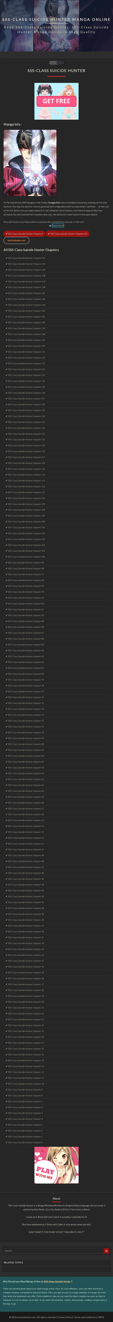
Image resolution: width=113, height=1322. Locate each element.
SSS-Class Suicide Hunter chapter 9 (25, 1089)
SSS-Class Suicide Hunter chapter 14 (26, 1060)
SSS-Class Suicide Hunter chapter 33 (26, 949)
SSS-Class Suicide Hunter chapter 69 (26, 738)
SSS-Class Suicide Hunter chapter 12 (26, 1072)
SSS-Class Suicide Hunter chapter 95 (26, 585)
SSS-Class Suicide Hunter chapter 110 (26, 498)
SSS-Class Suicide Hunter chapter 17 (26, 1042)
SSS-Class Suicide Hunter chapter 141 (26, 316)
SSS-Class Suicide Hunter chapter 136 (26, 345)
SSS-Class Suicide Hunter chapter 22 (26, 1013)
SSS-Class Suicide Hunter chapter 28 (26, 978)
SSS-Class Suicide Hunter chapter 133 (26, 363)
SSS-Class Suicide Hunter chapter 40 (26, 908)
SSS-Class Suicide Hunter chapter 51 (26, 843)
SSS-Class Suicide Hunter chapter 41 (26, 902)
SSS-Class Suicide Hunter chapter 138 (26, 334)
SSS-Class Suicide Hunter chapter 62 (26, 779)
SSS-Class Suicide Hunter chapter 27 (26, 984)
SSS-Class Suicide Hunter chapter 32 (26, 955)
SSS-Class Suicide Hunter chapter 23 (26, 1007)
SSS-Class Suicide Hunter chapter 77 (26, 691)
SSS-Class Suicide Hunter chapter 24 (26, 1001)
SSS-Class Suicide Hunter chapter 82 (26, 662)
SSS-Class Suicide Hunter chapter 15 (26, 1054)
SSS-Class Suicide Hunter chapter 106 (26, 521)
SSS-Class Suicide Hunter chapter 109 (26, 504)
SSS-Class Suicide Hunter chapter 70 (26, 732)
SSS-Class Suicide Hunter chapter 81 (26, 667)
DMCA (101, 1317)
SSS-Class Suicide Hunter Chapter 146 (26, 287)
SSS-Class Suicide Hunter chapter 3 (25, 1124)
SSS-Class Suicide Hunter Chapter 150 (26, 263)
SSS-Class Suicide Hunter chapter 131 (26, 375)
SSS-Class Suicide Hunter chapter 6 (25, 1107)
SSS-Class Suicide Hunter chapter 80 (26, 673)
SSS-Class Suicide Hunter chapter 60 (26, 790)
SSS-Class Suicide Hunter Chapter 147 (26, 281)
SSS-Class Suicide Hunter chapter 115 (26, 468)
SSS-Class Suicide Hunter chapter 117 (26, 457)
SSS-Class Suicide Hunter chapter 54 (26, 826)
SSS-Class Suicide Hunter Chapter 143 (26, 304)
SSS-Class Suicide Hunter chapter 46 (26, 872)
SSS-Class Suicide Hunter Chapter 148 (26, 275)
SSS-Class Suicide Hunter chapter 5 (25, 1113)
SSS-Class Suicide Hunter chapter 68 (26, 744)
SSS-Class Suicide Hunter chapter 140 (26, 322)
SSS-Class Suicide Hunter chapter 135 (26, 351)
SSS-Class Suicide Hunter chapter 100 (26, 556)
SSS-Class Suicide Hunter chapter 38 (26, 919)
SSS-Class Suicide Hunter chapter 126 (26, 404)
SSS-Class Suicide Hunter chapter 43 (26, 890)
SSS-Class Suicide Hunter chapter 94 (26, 591)
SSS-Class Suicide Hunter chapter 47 (26, 867)
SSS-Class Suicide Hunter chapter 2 (25, 1130)
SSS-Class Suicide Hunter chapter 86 (26, 638)
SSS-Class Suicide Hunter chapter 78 (26, 685)
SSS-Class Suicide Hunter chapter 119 (26, 445)
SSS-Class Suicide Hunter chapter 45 (26, 878)
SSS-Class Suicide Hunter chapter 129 (26, 386)
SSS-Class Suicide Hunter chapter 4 (25, 1118)
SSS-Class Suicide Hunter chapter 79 (26, 679)
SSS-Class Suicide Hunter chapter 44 (26, 884)
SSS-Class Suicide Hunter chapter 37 (26, 925)
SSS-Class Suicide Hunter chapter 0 (25, 233)
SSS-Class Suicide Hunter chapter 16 (26, 1048)
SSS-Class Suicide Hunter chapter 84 (26, 650)
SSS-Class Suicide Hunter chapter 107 (26, 515)
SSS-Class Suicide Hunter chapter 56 (26, 814)
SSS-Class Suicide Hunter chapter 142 (26, 310)
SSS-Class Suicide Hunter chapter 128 (26, 392)
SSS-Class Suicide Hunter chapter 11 (26, 1077)
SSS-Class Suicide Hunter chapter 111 (26, 492)
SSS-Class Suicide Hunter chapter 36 (26, 931)
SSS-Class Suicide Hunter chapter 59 (26, 796)
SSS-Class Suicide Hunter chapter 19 (26, 1031)
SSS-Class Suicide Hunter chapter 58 (26, 802)
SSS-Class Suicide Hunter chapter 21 (26, 1019)
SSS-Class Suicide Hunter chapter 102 (26, 545)
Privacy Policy (65, 1317)
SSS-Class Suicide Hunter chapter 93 (26, 597)
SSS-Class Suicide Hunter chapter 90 (26, 615)
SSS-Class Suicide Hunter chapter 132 (26, 369)
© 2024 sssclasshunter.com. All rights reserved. (32, 1317)
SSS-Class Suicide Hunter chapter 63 (26, 773)
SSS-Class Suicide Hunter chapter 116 (26, 463)
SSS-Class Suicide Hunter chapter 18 (26, 1036)
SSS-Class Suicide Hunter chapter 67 (26, 749)
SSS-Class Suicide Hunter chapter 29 (26, 972)
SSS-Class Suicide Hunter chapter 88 (26, 626)
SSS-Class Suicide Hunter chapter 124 (26, 416)
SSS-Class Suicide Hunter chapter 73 (26, 714)
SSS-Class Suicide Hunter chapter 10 (26, 1083)
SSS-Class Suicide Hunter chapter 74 (26, 708)
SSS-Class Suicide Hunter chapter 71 (26, 726)
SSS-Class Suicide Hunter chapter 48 (26, 861)
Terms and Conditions (85, 1317)
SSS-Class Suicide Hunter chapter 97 (26, 574)
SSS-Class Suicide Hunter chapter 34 (26, 943)
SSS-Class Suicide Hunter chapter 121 (26, 433)
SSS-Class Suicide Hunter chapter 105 (26, 527)
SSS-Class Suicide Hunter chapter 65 (26, 761)
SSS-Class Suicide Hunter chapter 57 (26, 808)
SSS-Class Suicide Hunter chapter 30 (26, 966)
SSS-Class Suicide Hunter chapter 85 (26, 644)
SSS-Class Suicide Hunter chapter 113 (26, 480)
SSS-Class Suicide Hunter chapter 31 (26, 960)
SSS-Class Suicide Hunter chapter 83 (26, 656)
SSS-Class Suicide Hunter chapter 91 (26, 609)
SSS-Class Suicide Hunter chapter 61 (26, 785)
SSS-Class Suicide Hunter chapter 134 (26, 357)
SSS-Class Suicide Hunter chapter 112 (26, 486)
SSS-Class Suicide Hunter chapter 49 (26, 855)
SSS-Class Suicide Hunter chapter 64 (26, 767)
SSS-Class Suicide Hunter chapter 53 (26, 831)
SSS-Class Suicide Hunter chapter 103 (26, 539)
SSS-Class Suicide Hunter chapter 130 (26, 381)
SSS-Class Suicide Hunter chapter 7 (25, 1101)
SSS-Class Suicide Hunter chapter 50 (26, 849)
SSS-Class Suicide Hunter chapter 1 (25, 1136)
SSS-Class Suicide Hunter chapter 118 (26, 451)
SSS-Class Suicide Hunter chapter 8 (25, 1095)
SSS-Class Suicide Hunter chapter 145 (26, 293)
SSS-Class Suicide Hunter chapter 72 (26, 720)
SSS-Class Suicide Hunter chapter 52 (26, 837)
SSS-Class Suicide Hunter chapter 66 (26, 755)
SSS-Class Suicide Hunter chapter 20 (26, 1025)
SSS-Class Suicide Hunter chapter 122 (26, 427)
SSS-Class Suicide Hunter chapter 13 (26, 1066)
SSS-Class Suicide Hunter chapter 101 (26, 550)
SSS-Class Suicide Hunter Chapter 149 (26, 269)
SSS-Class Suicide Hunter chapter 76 (26, 697)
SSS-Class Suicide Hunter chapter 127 (26, 398)
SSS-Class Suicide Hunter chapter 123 (26, 422)
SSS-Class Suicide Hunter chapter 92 (26, 603)
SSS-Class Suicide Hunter (57, 1281)
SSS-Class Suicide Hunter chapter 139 (26, 328)
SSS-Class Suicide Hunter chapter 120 (26, 439)
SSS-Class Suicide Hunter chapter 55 (26, 820)
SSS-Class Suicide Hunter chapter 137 (26, 340)
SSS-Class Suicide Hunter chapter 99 (26, 562)
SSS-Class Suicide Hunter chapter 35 (26, 937)
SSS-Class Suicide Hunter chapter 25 (26, 996)
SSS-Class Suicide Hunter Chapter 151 (69, 233)
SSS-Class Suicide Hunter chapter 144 (26, 299)
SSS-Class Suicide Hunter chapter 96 (26, 580)
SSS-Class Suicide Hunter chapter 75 (26, 703)
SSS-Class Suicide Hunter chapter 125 (26, 410)
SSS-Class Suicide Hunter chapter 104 (26, 533)
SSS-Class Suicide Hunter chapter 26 (26, 990)
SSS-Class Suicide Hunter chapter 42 (26, 896)
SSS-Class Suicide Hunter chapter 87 (26, 632)
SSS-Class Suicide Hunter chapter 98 (26, 568)
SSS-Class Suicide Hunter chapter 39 (26, 913)
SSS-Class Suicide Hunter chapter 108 (26, 509)
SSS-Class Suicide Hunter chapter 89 (26, 621)
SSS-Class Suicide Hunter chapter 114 (26, 474)
